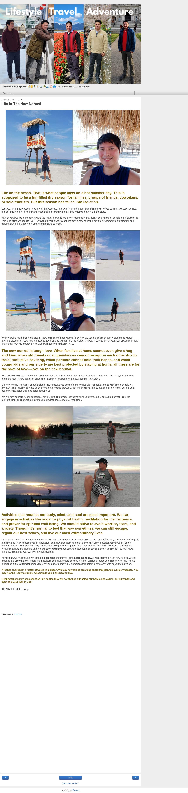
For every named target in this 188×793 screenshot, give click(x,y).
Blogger (76, 790)
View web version (70, 783)
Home (70, 778)
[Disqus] (70, 657)
